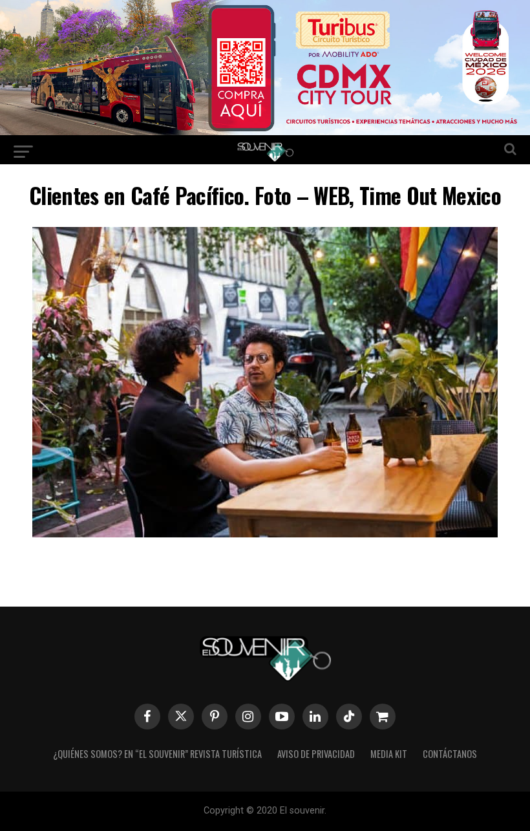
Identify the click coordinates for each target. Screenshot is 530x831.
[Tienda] (383, 716)
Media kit (388, 754)
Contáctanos (450, 754)
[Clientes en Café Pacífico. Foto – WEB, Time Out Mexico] (265, 533)
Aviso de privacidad (316, 754)
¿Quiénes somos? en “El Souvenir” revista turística (157, 754)
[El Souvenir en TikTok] (349, 716)
